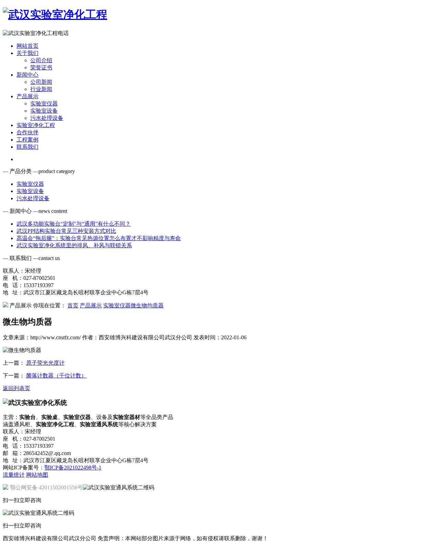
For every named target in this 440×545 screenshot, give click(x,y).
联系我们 (27, 147)
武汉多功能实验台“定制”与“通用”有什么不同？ (73, 224)
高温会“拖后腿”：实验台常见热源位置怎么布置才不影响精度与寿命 (98, 238)
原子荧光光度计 (45, 363)
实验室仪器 (44, 103)
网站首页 (27, 46)
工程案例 (27, 140)
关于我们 (27, 53)
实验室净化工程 (35, 125)
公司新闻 (41, 82)
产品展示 (27, 96)
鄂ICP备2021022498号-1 (72, 467)
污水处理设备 (46, 118)
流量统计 (14, 475)
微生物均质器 (147, 305)
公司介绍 (41, 60)
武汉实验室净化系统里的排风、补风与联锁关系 (74, 245)
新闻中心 (27, 75)
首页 (72, 305)
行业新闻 (41, 89)
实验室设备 (44, 111)
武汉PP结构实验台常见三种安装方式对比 (66, 231)
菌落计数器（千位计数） (56, 375)
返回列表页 (16, 388)
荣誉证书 (41, 67)
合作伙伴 (27, 132)
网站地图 (37, 475)
